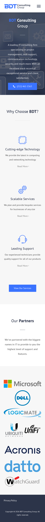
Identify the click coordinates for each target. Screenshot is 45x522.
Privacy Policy (10, 500)
